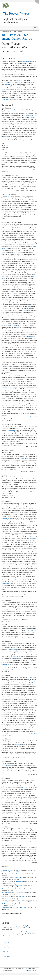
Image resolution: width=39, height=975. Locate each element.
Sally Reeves (5, 896)
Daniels (18, 127)
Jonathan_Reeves (20, 932)
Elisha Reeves (5, 892)
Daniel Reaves (14, 649)
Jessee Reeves (8, 84)
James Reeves (5, 877)
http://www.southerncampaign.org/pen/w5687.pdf (15, 926)
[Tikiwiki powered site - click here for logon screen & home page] (4, 5)
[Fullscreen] (37, 1)
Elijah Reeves (5, 889)
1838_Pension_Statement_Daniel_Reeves (17, 36)
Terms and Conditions (31, 970)
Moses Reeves (30, 82)
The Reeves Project (16, 13)
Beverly (28, 932)
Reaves (35, 142)
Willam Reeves (33, 733)
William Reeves (32, 677)
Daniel (10, 132)
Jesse (26, 142)
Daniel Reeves (26, 61)
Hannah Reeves (6, 907)
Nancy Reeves (5, 900)
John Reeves (15, 82)
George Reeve (5, 99)
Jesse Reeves (13, 430)
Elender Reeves (6, 904)
